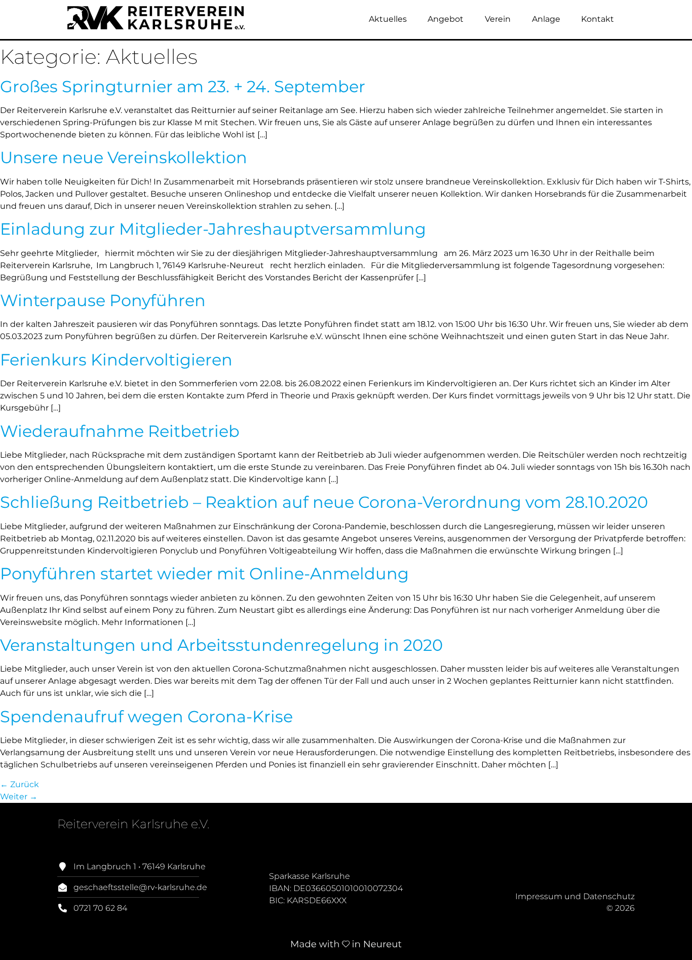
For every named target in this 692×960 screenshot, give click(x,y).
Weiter (18, 796)
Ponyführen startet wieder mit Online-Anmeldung (204, 573)
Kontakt (597, 19)
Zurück (19, 784)
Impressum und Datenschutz (575, 897)
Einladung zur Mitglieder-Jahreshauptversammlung (213, 229)
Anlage (546, 19)
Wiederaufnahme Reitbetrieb (120, 431)
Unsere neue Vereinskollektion (123, 157)
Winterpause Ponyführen (103, 300)
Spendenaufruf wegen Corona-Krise (146, 716)
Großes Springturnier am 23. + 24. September (182, 86)
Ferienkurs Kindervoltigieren (116, 360)
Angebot (446, 19)
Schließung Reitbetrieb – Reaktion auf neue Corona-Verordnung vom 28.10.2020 (324, 502)
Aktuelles (388, 19)
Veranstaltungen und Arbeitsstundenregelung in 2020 (221, 645)
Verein (498, 19)
